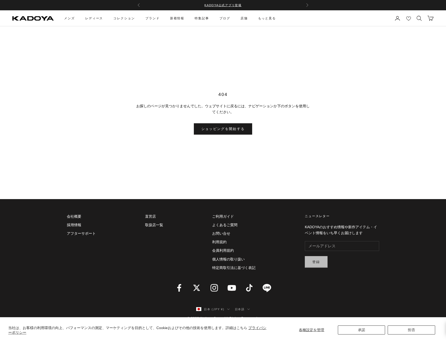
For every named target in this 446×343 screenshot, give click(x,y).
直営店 (150, 216)
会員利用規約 (223, 250)
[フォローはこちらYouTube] (231, 287)
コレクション (124, 18)
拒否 (411, 330)
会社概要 (74, 216)
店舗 (244, 18)
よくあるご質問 (224, 225)
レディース (94, 18)
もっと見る (267, 18)
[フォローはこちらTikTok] (249, 287)
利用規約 (219, 242)
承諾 (361, 330)
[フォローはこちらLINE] (267, 287)
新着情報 (177, 18)
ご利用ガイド (223, 216)
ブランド (152, 18)
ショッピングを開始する (223, 129)
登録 (316, 262)
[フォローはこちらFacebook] (179, 287)
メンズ (69, 18)
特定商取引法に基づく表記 (234, 268)
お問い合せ (221, 233)
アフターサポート (81, 233)
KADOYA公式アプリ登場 (223, 5)
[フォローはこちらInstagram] (214, 287)
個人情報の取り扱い (228, 259)
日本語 (240, 309)
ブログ (224, 18)
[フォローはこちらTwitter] (196, 287)
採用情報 (74, 225)
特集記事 (202, 18)
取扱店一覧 (154, 225)
